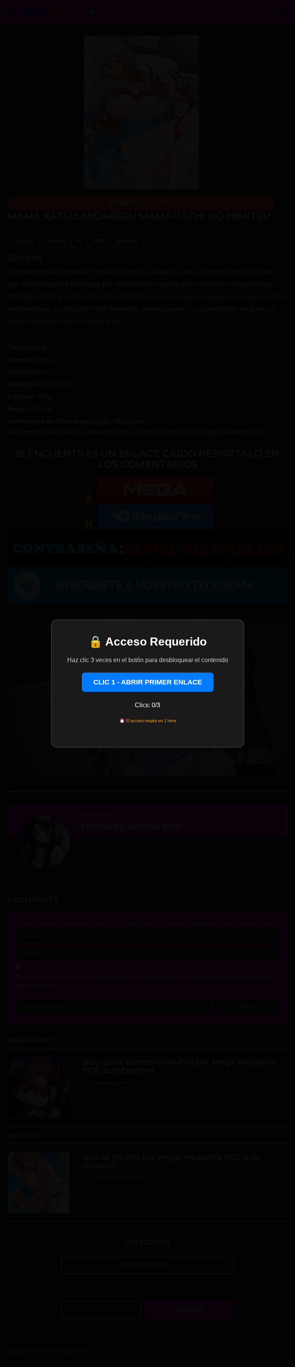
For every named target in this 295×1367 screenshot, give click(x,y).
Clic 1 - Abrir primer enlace (147, 682)
